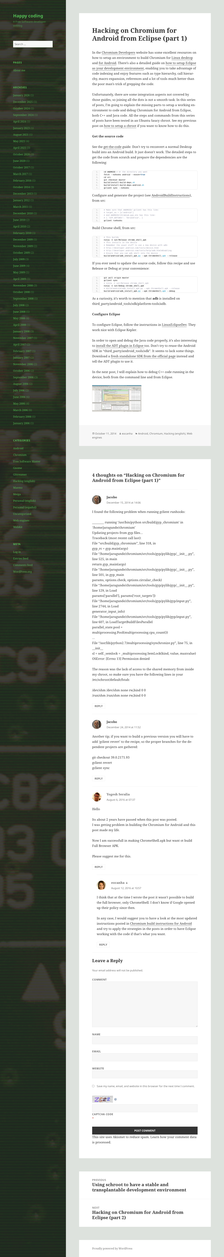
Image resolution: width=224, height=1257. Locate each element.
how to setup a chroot (120, 126)
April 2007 (19, 344)
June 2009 (19, 266)
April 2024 (19, 121)
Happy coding (28, 16)
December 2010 (23, 213)
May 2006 (19, 403)
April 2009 (19, 279)
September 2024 (23, 115)
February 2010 (22, 233)
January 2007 (21, 357)
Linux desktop (182, 58)
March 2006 (20, 410)
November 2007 (23, 338)
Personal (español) (24, 507)
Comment (99, 979)
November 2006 (23, 364)
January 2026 (21, 95)
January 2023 (21, 128)
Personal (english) (24, 501)
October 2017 (21, 167)
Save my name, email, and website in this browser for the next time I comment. (146, 1086)
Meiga (17, 494)
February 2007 (22, 351)
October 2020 (21, 154)
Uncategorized (22, 514)
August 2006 (20, 384)
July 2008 (19, 305)
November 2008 (23, 285)
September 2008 (23, 298)
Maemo (17, 487)
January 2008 (21, 331)
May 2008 (19, 318)
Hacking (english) (24, 481)
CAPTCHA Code (102, 1114)
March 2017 (20, 174)
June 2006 (19, 397)
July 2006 (19, 390)
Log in (17, 552)
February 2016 (22, 180)
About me (19, 70)
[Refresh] (115, 1098)
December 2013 (23, 193)
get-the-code (112, 147)
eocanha (127, 433)
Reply (99, 706)
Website (98, 1068)
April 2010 (19, 226)
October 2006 (21, 371)
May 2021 (19, 141)
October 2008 (21, 292)
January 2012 (21, 200)
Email (96, 1051)
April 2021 (19, 148)
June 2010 (19, 220)
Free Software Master (27, 461)
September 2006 (23, 377)
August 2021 (20, 134)
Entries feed (20, 558)
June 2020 (19, 161)
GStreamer (20, 474)
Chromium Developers (118, 52)
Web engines (21, 520)
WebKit (17, 527)
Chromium (20, 455)
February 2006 (22, 416)
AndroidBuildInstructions (171, 195)
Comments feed (23, 565)
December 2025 (23, 102)
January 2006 (21, 423)
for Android (107, 63)
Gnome (17, 468)
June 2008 (19, 312)
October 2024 (21, 108)
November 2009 (23, 246)
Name (96, 1034)
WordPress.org (22, 571)
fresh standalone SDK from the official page (143, 356)
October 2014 (21, 187)
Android (18, 448)
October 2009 (21, 252)
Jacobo (112, 497)
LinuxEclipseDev (174, 325)
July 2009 (19, 259)
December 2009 (23, 239)
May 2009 (19, 272)
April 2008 (19, 325)
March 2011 (20, 207)
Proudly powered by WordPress (112, 1248)
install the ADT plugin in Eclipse (120, 346)
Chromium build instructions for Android (161, 923)
